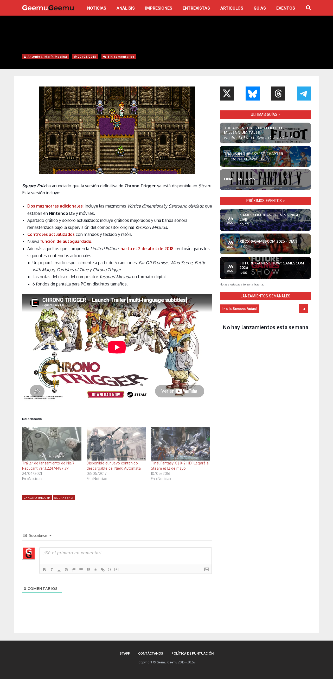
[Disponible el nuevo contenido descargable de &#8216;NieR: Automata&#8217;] (116, 444)
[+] (117, 569)
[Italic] (51, 570)
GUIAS (260, 8)
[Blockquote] (88, 570)
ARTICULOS (231, 8)
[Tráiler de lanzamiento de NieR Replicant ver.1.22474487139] (51, 444)
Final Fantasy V (239, 179)
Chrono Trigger (37, 498)
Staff (125, 653)
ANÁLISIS (126, 8)
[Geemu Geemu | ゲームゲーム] (48, 7)
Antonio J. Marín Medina (47, 56)
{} (109, 569)
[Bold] (44, 570)
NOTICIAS (96, 8)
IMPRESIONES (158, 8)
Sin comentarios (121, 56)
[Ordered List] (73, 570)
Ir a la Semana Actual (239, 309)
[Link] (102, 570)
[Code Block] (95, 570)
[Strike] (66, 570)
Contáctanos (150, 653)
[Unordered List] (81, 570)
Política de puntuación (192, 653)
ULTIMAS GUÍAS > (265, 114)
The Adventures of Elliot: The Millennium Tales (255, 130)
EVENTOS (285, 8)
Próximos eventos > (265, 200)
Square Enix (63, 498)
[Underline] (59, 570)
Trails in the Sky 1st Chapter (253, 153)
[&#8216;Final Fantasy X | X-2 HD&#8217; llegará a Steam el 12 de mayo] (180, 444)
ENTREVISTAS (196, 8)
